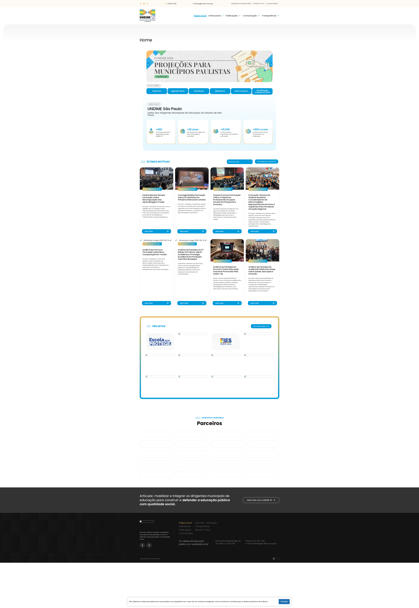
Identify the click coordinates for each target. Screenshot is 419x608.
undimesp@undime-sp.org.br (263, 543)
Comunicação (250, 16)
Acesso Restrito (272, 4)
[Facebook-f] (140, 3)
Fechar (284, 601)
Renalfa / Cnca (259, 4)
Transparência (269, 16)
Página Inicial (200, 16)
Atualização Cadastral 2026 (241, 4)
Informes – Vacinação (206, 523)
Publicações (232, 16)
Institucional (215, 16)
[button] (148, 64)
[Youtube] (144, 3)
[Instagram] (147, 3)
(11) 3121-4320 (259, 541)
